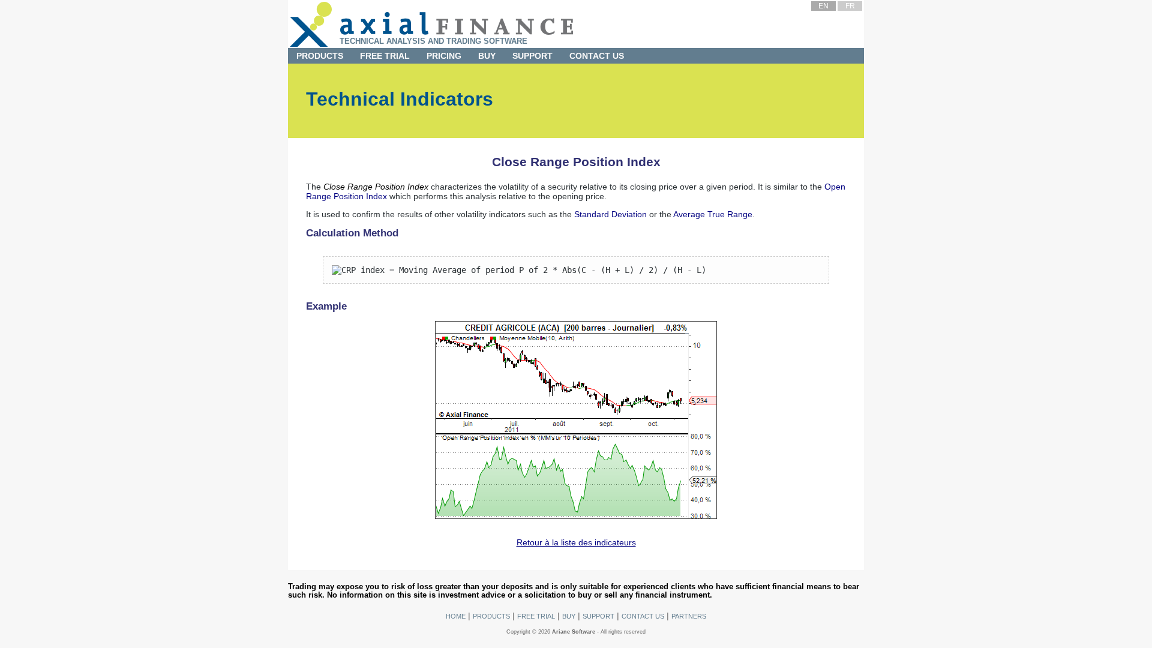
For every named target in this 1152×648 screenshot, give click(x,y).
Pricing (444, 56)
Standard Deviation (610, 214)
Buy (487, 56)
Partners (688, 616)
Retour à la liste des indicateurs (576, 542)
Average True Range (712, 214)
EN (823, 6)
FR (850, 6)
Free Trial (385, 56)
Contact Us (596, 56)
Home (456, 616)
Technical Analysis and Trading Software (433, 41)
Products (491, 616)
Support (598, 616)
